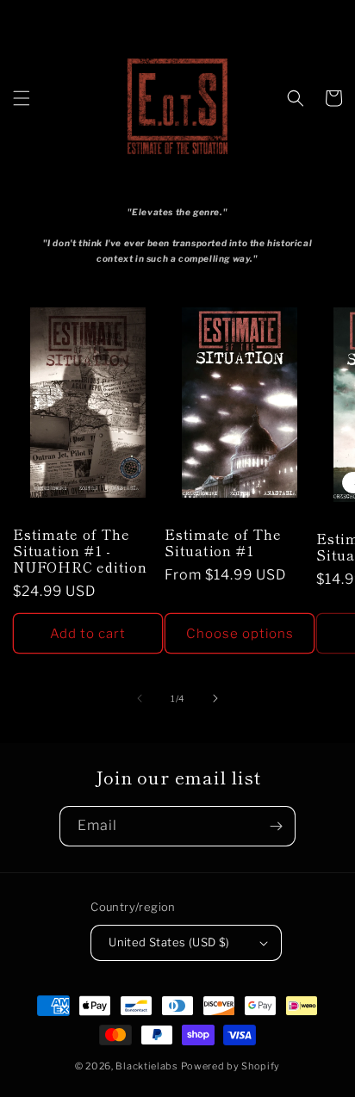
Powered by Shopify (231, 1066)
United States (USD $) (169, 942)
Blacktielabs (146, 1066)
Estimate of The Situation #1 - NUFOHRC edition (80, 551)
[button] (21, 98)
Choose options (240, 633)
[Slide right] (215, 698)
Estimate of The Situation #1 (223, 542)
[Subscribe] (276, 826)
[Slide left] (140, 698)
